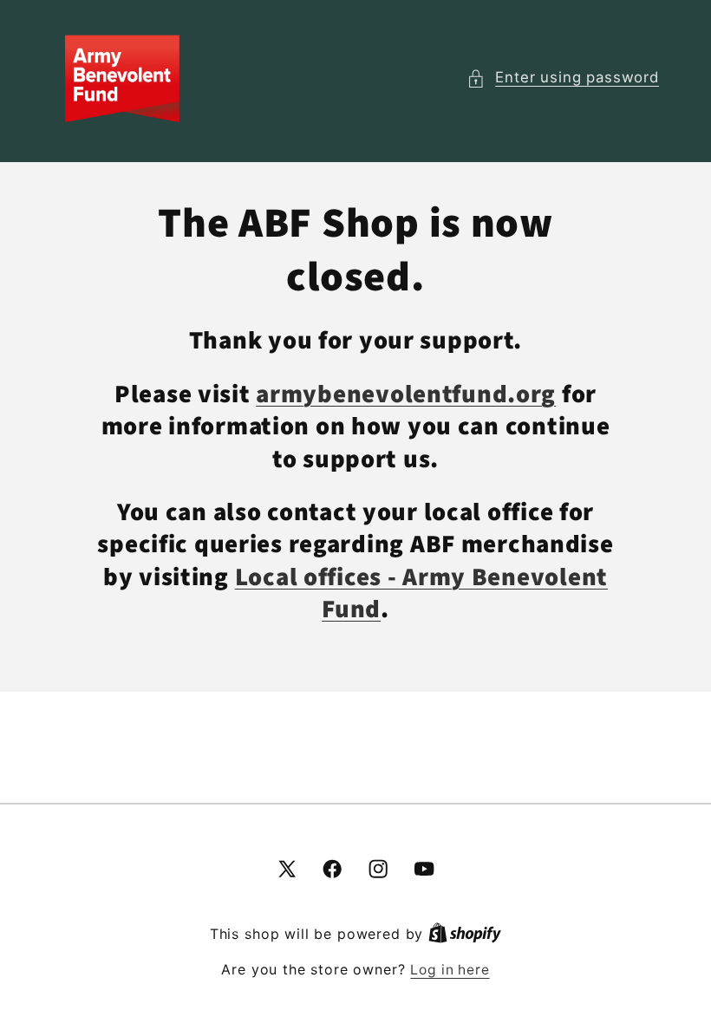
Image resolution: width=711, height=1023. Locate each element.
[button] (562, 78)
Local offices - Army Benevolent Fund (421, 594)
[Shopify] (464, 934)
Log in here (449, 969)
